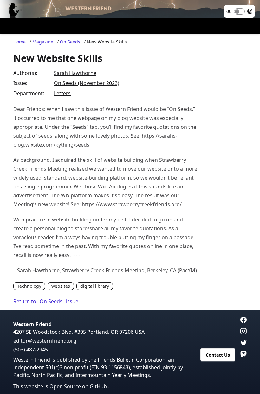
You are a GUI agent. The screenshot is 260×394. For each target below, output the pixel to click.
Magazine (42, 42)
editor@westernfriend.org (44, 340)
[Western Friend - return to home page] (130, 9)
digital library (94, 286)
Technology (29, 286)
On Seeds (70, 42)
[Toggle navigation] (16, 26)
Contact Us (218, 355)
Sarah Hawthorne (75, 72)
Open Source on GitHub (78, 386)
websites (60, 286)
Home (19, 42)
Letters (62, 93)
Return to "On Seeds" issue (45, 301)
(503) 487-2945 (30, 349)
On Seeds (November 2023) (86, 83)
